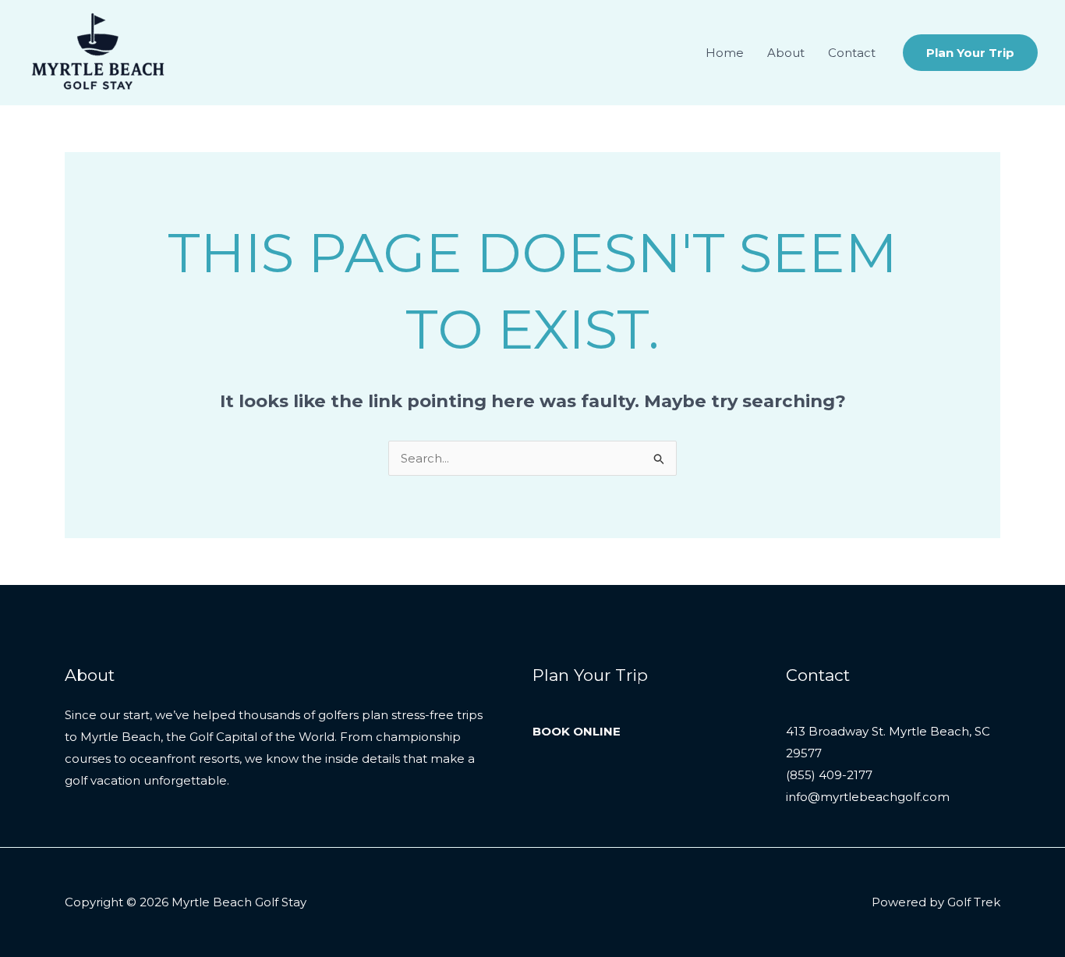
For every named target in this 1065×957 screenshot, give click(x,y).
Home (725, 52)
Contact (852, 52)
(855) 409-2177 (829, 774)
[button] (970, 52)
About (786, 52)
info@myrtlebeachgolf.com (868, 796)
